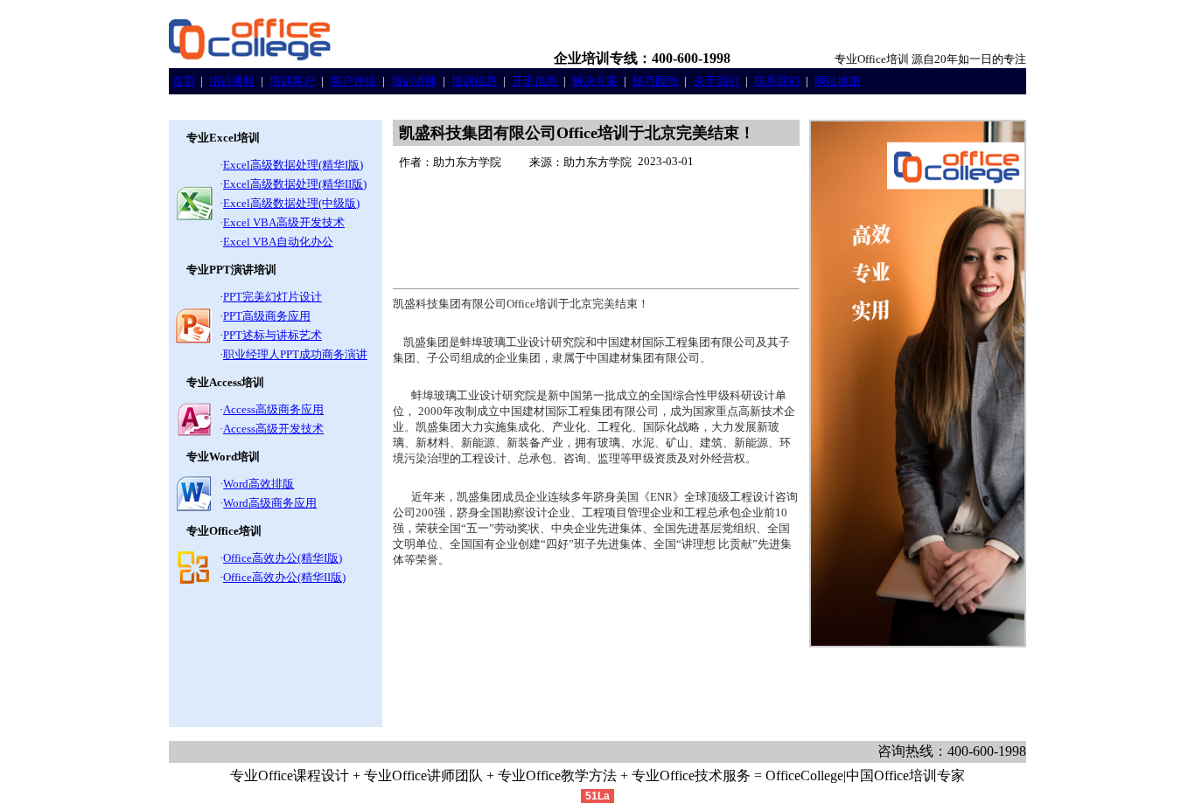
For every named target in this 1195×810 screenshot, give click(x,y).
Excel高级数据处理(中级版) (291, 203)
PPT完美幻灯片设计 (272, 296)
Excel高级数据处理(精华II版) (295, 183)
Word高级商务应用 (270, 502)
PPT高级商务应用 (267, 315)
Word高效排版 (258, 483)
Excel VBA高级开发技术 (284, 222)
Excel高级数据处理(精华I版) (293, 164)
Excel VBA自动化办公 (278, 241)
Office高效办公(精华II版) (284, 577)
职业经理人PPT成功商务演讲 (295, 354)
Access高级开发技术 (273, 428)
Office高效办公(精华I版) (282, 557)
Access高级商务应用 (273, 409)
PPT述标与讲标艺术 (272, 335)
